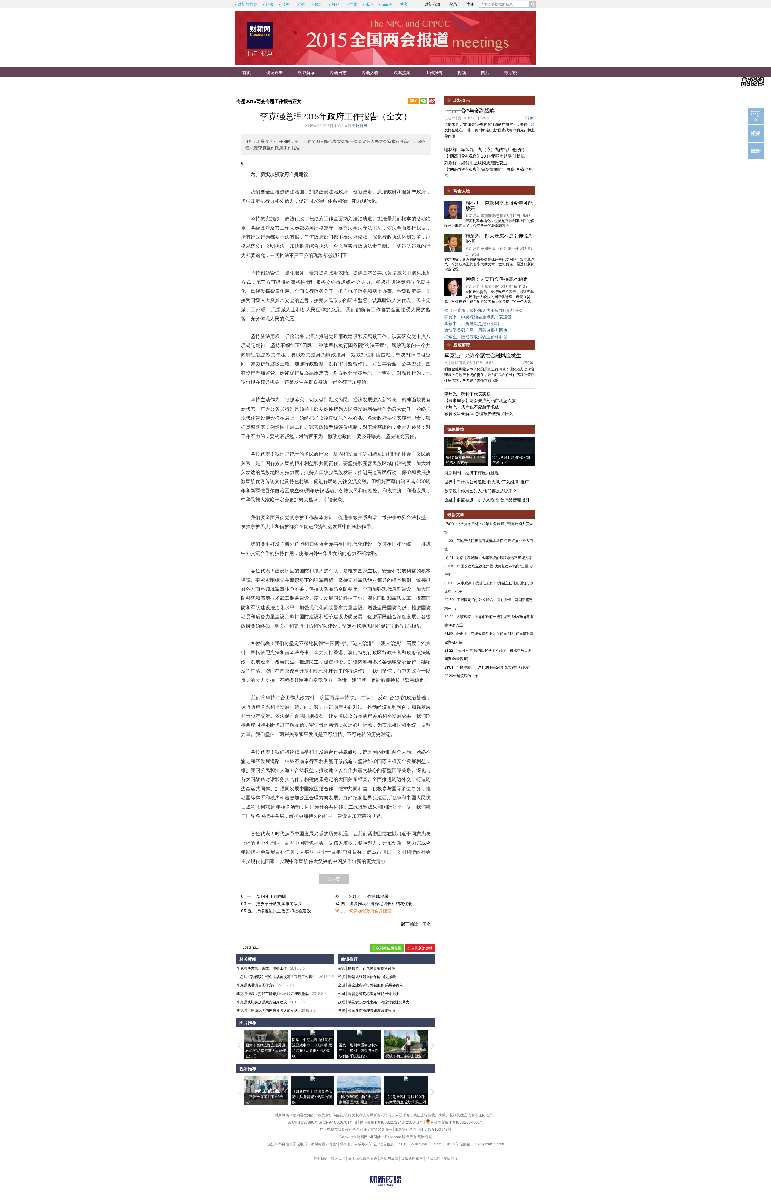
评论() (529, 118)
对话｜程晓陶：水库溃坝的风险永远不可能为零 (494, 557)
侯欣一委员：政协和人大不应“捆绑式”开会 (483, 310)
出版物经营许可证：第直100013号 (423, 1129)
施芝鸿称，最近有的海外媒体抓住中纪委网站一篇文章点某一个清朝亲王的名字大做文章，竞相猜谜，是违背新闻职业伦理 (489, 264)
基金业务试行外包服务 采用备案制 (375, 985)
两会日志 (338, 72)
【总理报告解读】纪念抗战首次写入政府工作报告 (276, 976)
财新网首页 (247, 4)
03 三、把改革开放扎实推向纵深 (271, 903)
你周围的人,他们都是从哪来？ (489, 490)
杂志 (341, 968)
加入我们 (338, 1158)
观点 (369, 4)
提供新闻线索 (412, 1158)
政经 (318, 4)
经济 (269, 4)
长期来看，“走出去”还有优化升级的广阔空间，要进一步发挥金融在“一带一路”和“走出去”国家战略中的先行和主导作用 (489, 130)
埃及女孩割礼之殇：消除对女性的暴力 (379, 1002)
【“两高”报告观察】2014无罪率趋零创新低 (484, 155)
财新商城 (432, 4)
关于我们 (320, 1158)
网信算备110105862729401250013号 (392, 1122)
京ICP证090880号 (303, 1122)
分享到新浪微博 (420, 948)
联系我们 (433, 1158)
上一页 (333, 879)
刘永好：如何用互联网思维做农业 (475, 162)
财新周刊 (452, 472)
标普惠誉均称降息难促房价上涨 (373, 993)
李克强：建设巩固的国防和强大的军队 (267, 1010)
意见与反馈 (389, 1158)
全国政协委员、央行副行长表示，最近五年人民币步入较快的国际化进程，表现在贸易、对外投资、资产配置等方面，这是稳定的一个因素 (489, 297)
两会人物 (370, 72)
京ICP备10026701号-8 (338, 1122)
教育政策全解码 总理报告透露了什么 (478, 413)
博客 (404, 4)
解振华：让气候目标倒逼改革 (371, 968)
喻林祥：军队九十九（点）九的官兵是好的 (484, 149)
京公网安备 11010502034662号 (456, 1122)
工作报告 (434, 72)
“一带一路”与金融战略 (469, 111)
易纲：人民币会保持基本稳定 (496, 279)
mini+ (387, 4)
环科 (336, 4)
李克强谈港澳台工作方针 (256, 985)
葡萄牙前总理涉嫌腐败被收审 (371, 1010)
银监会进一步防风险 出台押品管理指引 (493, 499)
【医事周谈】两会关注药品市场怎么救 (480, 400)
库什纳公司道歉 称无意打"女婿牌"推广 (493, 481)
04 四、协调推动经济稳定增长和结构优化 (373, 903)
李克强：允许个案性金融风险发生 (482, 356)
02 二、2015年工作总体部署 (361, 896)
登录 (453, 4)
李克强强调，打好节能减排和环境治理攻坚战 (272, 993)
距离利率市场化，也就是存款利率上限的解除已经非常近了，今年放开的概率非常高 (489, 223)
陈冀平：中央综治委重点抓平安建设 (478, 316)
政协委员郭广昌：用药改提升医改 (475, 330)
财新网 (361, 126)
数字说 (510, 72)
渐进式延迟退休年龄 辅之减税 (372, 976)
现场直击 (274, 72)
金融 (286, 4)
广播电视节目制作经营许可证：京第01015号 (356, 1129)
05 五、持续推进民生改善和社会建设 (276, 910)
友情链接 (450, 1158)
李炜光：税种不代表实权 (467, 393)
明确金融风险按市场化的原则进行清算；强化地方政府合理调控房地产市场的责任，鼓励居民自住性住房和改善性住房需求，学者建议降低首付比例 (489, 375)
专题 (240, 101)
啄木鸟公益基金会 (363, 1158)
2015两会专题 (259, 101)
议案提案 (402, 72)
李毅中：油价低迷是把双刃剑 (471, 323)
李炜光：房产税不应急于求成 (471, 406)
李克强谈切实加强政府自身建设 (261, 1002)
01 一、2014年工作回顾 (263, 896)
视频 (461, 72)
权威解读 (306, 72)
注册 (470, 4)
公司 (302, 4)
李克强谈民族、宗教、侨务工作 (261, 968)
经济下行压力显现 (482, 472)
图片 (485, 72)
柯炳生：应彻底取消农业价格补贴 (475, 336)
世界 (353, 4)
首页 (246, 72)
